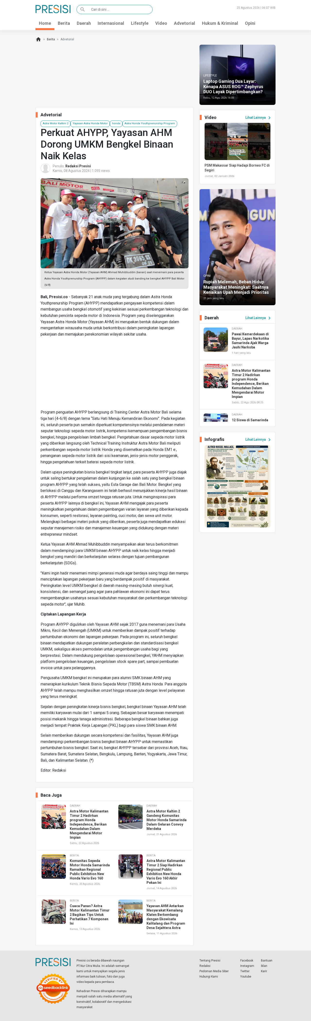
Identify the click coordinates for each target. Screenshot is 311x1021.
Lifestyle (139, 23)
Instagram (247, 966)
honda (116, 123)
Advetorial (184, 23)
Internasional (111, 23)
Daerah (84, 23)
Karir (264, 971)
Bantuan (266, 960)
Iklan (264, 966)
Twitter (245, 971)
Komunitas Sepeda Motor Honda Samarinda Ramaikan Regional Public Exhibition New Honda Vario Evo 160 (90, 869)
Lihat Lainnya (258, 118)
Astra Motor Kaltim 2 (55, 123)
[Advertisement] (115, 375)
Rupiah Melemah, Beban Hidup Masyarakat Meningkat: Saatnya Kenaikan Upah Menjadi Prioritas (236, 287)
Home (45, 23)
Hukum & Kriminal (220, 23)
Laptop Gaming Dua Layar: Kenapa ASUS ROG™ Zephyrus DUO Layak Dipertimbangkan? (233, 86)
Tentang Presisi (209, 960)
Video (161, 23)
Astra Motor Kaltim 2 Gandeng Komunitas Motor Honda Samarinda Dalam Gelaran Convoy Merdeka (167, 820)
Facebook (246, 960)
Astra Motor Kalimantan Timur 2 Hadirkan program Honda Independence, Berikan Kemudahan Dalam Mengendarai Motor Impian (89, 824)
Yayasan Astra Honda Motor (90, 123)
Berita (64, 23)
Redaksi (204, 966)
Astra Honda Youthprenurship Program (150, 123)
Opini (250, 23)
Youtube (245, 976)
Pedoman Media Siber (214, 971)
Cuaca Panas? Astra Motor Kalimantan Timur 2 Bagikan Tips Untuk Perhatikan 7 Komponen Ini (90, 914)
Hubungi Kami (208, 976)
